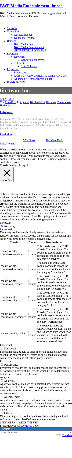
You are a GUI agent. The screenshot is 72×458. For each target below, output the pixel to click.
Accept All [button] (24, 165)
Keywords (20, 56)
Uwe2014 (10, 102)
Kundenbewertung (24, 37)
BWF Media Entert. (25, 44)
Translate (67, 435)
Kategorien (13, 53)
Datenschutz (21, 72)
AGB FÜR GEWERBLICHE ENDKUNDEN (40, 75)
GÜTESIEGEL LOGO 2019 (30, 50)
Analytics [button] (5, 377)
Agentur (24, 102)
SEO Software (29, 66)
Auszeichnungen (23, 34)
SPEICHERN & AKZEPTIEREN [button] (19, 422)
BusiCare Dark (54, 140)
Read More (6, 134)
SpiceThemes (7, 143)
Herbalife (5, 105)
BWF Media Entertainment (29, 47)
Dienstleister (64, 102)
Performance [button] (7, 361)
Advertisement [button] (8, 393)
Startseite (12, 28)
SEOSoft (19, 63)
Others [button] (3, 409)
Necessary (10, 226)
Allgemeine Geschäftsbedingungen (33, 78)
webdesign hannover (32, 59)
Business (51, 102)
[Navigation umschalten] (1, 23)
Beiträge (11, 40)
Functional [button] (6, 345)
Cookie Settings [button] (8, 165)
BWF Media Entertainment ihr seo (31, 6)
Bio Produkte (37, 102)
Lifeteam (6, 112)
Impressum (13, 69)
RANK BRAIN (16, 81)
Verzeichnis (13, 31)
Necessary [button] (5, 222)
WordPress (29, 140)
